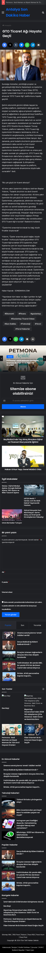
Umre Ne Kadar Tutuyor (12, 523)
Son (22, 625)
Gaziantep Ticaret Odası (23, 319)
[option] (23, 358)
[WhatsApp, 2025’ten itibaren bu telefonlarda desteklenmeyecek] (8, 835)
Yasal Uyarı (30, 950)
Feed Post (23, 937)
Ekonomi (10, 313)
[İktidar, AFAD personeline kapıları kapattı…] (8, 676)
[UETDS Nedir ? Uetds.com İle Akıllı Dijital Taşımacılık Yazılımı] (34, 490)
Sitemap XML (6, 935)
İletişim (14, 947)
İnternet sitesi (7, 592)
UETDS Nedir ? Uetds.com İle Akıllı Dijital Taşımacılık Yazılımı (32, 501)
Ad (3, 572)
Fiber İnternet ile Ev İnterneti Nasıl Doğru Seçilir (33, 740)
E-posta (5, 582)
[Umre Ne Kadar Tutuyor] (12, 515)
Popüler (8, 625)
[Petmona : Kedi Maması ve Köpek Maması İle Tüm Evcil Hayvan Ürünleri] (12, 729)
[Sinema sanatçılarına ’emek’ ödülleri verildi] (8, 635)
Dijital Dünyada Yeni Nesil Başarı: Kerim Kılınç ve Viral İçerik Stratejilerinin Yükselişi (34, 513)
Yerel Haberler (23, 329)
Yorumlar (37, 625)
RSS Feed (16, 935)
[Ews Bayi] (12, 700)
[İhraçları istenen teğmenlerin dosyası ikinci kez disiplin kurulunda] (8, 655)
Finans (23, 313)
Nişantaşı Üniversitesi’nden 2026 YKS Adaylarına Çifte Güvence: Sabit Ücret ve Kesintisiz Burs (34, 714)
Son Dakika (11, 324)
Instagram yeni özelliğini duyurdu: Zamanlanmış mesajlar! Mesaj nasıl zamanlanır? (27, 824)
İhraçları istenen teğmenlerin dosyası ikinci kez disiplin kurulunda (29, 654)
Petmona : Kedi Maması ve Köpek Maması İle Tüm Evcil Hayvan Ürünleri (10, 741)
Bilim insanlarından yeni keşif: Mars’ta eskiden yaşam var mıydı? (29, 812)
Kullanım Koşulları (18, 950)
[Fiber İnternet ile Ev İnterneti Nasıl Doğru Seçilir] (34, 729)
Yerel (38, 324)
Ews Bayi (5, 708)
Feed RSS (31, 935)
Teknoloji (26, 324)
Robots (23, 935)
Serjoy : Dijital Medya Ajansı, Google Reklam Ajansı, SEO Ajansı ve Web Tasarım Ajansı (11, 489)
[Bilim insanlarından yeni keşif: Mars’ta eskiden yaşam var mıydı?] (8, 813)
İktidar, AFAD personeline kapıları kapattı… (28, 674)
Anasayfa (7, 25)
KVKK (41, 947)
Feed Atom (40, 935)
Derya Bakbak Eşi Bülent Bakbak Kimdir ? (27, 643)
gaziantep (36, 313)
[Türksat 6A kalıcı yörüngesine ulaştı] (8, 802)
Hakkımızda (6, 947)
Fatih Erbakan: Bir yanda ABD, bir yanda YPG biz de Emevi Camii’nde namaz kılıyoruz (29, 665)
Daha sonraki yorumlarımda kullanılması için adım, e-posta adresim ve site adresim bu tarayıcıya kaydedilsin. (22, 605)
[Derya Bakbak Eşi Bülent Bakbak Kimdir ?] (8, 645)
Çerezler (34, 947)
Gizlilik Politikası (24, 947)
